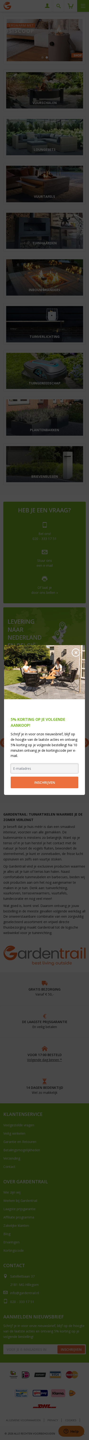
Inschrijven (44, 782)
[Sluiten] (76, 652)
